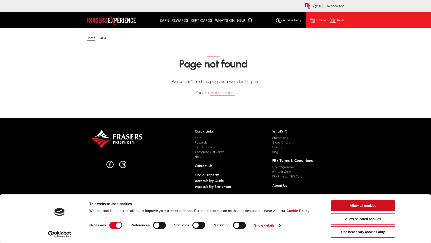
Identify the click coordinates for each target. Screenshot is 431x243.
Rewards (180, 20)
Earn (164, 20)
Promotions (280, 138)
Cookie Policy (298, 211)
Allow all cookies (363, 205)
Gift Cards (201, 20)
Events (277, 147)
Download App (334, 6)
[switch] (159, 225)
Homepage (222, 92)
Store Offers (281, 142)
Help (241, 20)
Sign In (316, 6)
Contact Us (203, 166)
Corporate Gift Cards (209, 152)
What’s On (281, 131)
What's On (225, 20)
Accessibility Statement (213, 187)
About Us (279, 186)
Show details (264, 225)
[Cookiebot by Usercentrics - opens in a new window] (59, 234)
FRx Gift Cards (205, 147)
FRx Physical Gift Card (287, 176)
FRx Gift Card (281, 172)
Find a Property (207, 175)
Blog (275, 152)
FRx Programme (283, 167)
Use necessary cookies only (363, 232)
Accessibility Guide (209, 181)
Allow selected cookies (363, 219)
